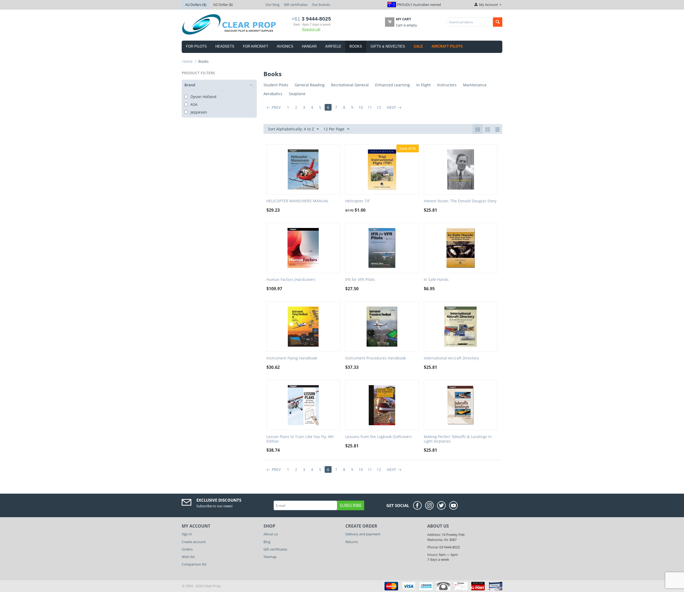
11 (370, 107)
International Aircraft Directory (451, 358)
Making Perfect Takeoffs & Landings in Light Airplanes (458, 439)
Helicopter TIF (357, 201)
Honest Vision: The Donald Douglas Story (460, 201)
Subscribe (351, 505)
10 (361, 107)
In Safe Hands (436, 279)
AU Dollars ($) (195, 4)
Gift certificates (296, 4)
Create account (194, 541)
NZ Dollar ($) (223, 4)
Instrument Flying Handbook (291, 358)
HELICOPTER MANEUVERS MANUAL (297, 201)
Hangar (309, 46)
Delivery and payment (362, 534)
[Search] (497, 22)
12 (379, 107)
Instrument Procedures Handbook (375, 358)
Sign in (187, 534)
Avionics (285, 46)
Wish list (188, 556)
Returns (351, 541)
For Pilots (196, 46)
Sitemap (270, 556)
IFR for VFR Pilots (360, 279)
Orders (187, 549)
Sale (418, 46)
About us (270, 534)
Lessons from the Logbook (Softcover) (378, 437)
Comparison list (194, 564)
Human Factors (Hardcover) (290, 279)
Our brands (321, 4)
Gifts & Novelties (388, 46)
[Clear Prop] (229, 24)
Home (187, 61)
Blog (266, 541)
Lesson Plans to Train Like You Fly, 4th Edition (300, 439)
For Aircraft (255, 46)
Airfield (333, 46)
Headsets (224, 46)
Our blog (272, 4)
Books (355, 46)
